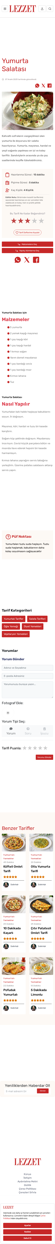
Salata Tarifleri (37, 618)
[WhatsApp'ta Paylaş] (37, 86)
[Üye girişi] (42, 8)
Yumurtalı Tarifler (13, 618)
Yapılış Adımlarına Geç (29, 250)
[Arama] (50, 8)
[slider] (27, 221)
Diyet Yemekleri (32, 626)
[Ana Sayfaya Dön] (27, 1161)
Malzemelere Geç (29, 244)
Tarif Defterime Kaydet (29, 232)
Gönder (43, 1091)
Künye (27, 1174)
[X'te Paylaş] (43, 86)
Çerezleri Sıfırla (27, 1192)
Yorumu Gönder (44, 757)
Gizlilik (27, 1185)
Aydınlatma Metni (28, 1181)
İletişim (28, 1177)
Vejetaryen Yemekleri (16, 634)
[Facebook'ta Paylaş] (49, 86)
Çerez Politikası (27, 1188)
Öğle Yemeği (11, 626)
